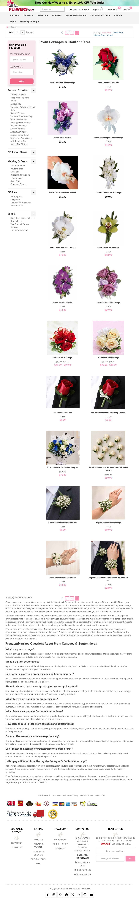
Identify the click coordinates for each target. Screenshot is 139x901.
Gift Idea (12, 192)
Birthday (56, 15)
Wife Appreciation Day (20, 122)
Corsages (14, 171)
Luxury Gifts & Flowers (20, 202)
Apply (21, 81)
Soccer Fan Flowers (19, 144)
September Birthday (19, 134)
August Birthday (17, 128)
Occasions (42, 15)
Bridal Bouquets (17, 165)
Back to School (17, 113)
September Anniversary (21, 138)
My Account (60, 839)
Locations (16, 843)
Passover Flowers (18, 125)
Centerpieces (16, 178)
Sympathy (15, 199)
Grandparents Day (18, 119)
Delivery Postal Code (20, 54)
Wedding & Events (17, 161)
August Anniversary (19, 131)
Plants (117, 15)
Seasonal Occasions (18, 90)
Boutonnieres (16, 168)
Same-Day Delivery (28, 21)
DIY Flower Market (17, 152)
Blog (38, 863)
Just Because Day (18, 141)
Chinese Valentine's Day (21, 116)
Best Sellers (15, 221)
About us (38, 839)
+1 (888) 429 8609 (79, 9)
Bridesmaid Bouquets (20, 174)
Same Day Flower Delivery (22, 218)
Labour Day (15, 103)
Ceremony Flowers (18, 184)
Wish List (61, 848)
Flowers (27, 15)
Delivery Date (16, 67)
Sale (12, 21)
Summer (14, 15)
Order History (60, 844)
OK (130, 858)
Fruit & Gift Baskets (99, 15)
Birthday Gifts (16, 196)
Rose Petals (15, 181)
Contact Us (17, 847)
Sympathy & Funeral (75, 15)
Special (11, 213)
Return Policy (38, 859)
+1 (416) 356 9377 (82, 874)
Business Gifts (16, 205)
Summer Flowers (18, 94)
